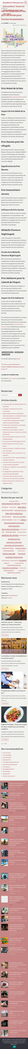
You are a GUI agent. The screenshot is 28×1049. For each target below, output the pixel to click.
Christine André (7, 757)
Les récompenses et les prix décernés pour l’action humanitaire (13, 15)
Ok (14, 1046)
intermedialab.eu (13, 595)
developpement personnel (14, 523)
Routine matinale (21, 550)
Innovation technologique (14, 545)
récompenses (6, 354)
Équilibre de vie (21, 570)
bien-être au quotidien (7, 510)
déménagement (23, 529)
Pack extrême (6, 771)
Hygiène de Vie (14, 539)
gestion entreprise (23, 535)
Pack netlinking (7, 755)
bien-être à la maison (7, 519)
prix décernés (19, 352)
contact (10, 597)
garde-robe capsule (11, 532)
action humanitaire (8, 352)
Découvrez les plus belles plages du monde (14, 441)
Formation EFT (7, 759)
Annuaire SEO (6, 773)
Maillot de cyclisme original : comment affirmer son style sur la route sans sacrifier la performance (15, 432)
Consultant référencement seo (11, 762)
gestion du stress (10, 535)
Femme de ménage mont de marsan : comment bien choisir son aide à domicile (17, 898)
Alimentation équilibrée (14, 501)
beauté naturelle (12, 507)
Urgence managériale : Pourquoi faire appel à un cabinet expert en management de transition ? (18, 875)
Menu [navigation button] (25, 2)
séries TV (6, 563)
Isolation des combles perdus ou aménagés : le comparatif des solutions (17, 829)
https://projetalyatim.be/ (17, 97)
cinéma (23, 520)
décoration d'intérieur (10, 529)
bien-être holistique (14, 513)
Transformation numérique (14, 565)
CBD (18, 519)
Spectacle (21, 554)
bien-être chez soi (20, 510)
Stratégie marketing (14, 560)
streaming (22, 560)
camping (15, 519)
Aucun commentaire (21, 847)
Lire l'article (5, 635)
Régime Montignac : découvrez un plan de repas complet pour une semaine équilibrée (14, 727)
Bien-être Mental (6, 516)
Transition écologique (10, 568)
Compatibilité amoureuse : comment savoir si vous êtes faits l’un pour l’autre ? (18, 964)
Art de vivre (5, 507)
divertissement (14, 526)
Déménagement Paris (8, 769)
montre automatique (8, 550)
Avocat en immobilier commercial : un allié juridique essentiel (17, 852)
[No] (26, 1043)
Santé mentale (9, 553)
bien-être (22, 507)
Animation (23, 503)
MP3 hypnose (6, 766)
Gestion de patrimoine (21, 532)
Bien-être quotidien (19, 517)
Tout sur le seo (6, 752)
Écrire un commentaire (20, 25)
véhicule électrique (8, 570)
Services (4, 8)
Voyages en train (23, 567)
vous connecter (13, 378)
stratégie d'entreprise (14, 557)
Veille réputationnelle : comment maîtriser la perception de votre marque (17, 887)
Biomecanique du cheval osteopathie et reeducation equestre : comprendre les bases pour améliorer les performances (14, 416)
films (3, 532)
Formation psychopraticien (10, 764)
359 (5, 743)
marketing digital (20, 548)
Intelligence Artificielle (8, 548)
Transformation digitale (19, 563)
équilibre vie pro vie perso (14, 572)
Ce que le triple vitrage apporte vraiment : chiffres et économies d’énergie (17, 818)
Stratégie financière (6, 560)
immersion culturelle (14, 542)
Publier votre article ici (9, 776)
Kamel (6, 23)
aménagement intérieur (11, 503)
